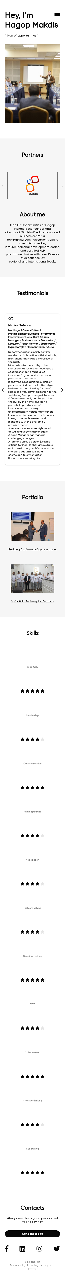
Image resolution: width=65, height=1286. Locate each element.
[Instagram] (39, 1248)
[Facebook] (6, 1248)
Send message (32, 1233)
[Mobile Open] (57, 14)
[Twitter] (56, 1248)
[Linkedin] (22, 1248)
